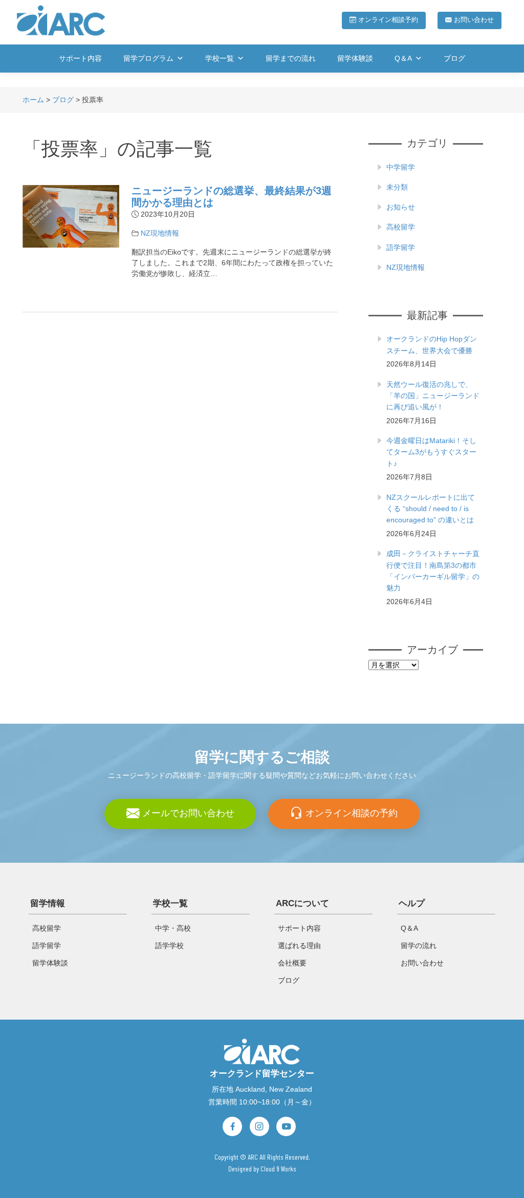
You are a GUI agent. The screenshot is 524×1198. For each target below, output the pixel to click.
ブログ (454, 58)
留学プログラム (148, 58)
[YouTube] (286, 1126)
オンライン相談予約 (387, 20)
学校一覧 (219, 58)
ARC (253, 1157)
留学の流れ (418, 945)
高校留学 (400, 227)
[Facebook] (232, 1126)
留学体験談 (355, 58)
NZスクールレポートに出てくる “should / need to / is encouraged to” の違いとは (430, 508)
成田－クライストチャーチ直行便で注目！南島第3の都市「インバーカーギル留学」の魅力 (432, 570)
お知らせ (400, 207)
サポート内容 (80, 58)
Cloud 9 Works (278, 1168)
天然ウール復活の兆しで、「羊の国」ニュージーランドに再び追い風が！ (432, 395)
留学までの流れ (291, 58)
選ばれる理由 (299, 945)
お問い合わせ (473, 20)
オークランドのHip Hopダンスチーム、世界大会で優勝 (431, 344)
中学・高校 (173, 928)
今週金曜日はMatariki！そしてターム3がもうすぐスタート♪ (431, 452)
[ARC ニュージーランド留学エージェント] (61, 20)
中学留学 (400, 167)
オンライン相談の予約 (350, 813)
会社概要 (292, 962)
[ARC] (262, 1051)
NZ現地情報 (160, 233)
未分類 (397, 187)
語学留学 (400, 247)
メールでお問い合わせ (187, 813)
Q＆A (403, 58)
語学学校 (169, 945)
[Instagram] (259, 1126)
